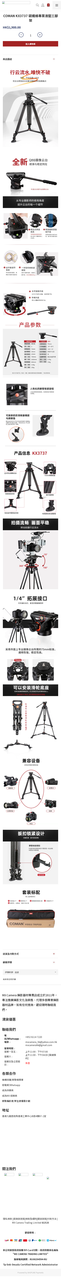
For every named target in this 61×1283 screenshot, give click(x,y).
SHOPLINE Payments (35, 1272)
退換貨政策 (19, 1218)
